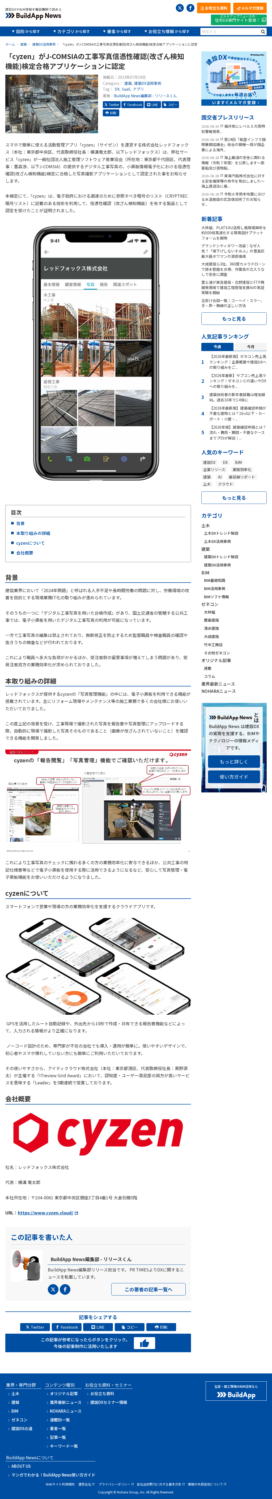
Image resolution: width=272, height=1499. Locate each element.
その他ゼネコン (217, 652)
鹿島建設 (211, 620)
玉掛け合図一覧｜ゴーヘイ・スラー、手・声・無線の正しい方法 (233, 303)
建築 (128, 83)
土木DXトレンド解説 (221, 533)
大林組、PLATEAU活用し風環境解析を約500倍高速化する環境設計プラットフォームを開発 (233, 233)
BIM (238, 462)
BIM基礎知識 (214, 580)
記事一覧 (58, 1437)
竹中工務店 (213, 644)
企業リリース (214, 469)
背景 (20, 523)
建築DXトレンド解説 (221, 556)
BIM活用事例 (214, 588)
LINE (155, 104)
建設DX (209, 462)
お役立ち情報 (161, 31)
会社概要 (25, 552)
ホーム (10, 44)
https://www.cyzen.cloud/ (45, 1212)
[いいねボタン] (144, 1343)
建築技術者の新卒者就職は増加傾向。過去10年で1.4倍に (237, 397)
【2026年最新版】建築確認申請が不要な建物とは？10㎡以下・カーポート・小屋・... (237, 413)
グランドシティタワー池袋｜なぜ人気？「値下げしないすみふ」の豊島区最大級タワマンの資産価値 (233, 251)
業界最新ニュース (218, 684)
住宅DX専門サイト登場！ (237, 19)
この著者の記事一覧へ (148, 1289)
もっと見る (234, 318)
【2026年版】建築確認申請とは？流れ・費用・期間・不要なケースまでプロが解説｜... (237, 432)
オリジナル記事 (216, 660)
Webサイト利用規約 (60, 1484)
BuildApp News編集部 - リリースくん (145, 95)
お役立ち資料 (102, 1393)
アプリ (138, 89)
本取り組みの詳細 (33, 533)
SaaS (126, 89)
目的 (20, 31)
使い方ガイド (234, 776)
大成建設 (211, 636)
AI (220, 477)
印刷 (113, 112)
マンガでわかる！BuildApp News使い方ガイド (53, 1475)
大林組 (209, 612)
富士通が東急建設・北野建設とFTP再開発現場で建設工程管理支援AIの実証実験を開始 (232, 287)
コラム (209, 676)
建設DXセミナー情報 (108, 1402)
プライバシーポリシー (114, 1484)
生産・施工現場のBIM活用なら (236, 1386)
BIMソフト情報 (216, 596)
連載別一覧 (60, 1419)
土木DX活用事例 (217, 541)
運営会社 (84, 1484)
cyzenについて (30, 543)
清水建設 (211, 628)
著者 (111, 31)
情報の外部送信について (205, 1484)
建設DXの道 (21, 1428)
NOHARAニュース (218, 691)
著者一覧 (58, 1428)
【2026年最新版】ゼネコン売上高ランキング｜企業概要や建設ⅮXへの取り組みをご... (237, 362)
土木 (207, 484)
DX (117, 89)
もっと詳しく (234, 761)
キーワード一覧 (64, 1446)
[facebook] (190, 8)
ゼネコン (209, 604)
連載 (207, 668)
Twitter (114, 104)
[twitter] (180, 8)
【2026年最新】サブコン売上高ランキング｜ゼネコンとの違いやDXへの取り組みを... (237, 381)
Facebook (135, 104)
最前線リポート (242, 477)
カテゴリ (65, 31)
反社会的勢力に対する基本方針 (159, 1484)
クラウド (225, 484)
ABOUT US (21, 1466)
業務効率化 (242, 469)
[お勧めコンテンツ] (234, 102)
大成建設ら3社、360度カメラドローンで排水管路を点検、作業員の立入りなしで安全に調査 (233, 269)
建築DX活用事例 (147, 83)
